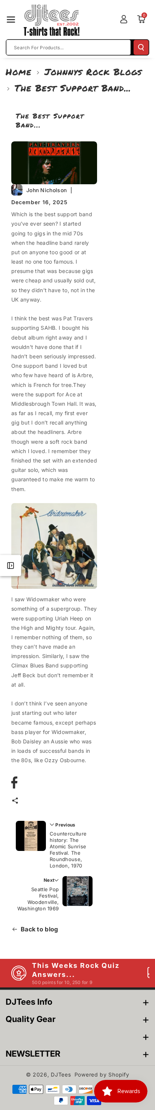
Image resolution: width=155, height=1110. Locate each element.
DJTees (61, 1074)
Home (19, 71)
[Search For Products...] (141, 47)
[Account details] (123, 19)
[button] (11, 20)
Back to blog (39, 929)
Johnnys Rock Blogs (93, 71)
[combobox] (68, 47)
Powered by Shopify (101, 1074)
